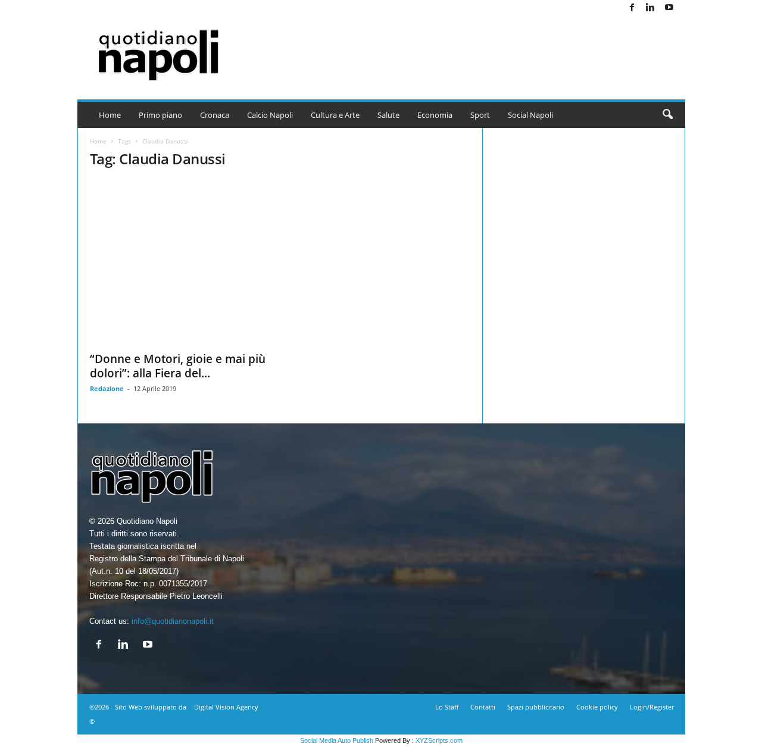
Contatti (482, 706)
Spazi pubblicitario (535, 706)
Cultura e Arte (335, 115)
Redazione (107, 388)
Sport (480, 115)
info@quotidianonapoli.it (173, 621)
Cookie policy (597, 706)
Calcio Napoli (270, 115)
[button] (667, 115)
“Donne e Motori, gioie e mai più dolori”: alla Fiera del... (178, 366)
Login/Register (652, 706)
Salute (388, 115)
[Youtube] (669, 8)
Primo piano (160, 115)
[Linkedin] (651, 8)
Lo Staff (446, 706)
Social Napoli (530, 115)
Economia (434, 115)
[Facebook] (632, 8)
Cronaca (214, 115)
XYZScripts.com (439, 740)
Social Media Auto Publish (336, 740)
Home (110, 115)
